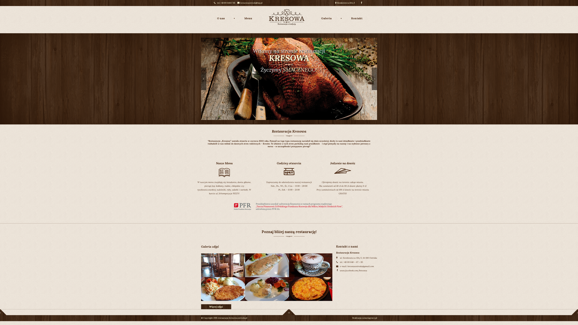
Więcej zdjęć (216, 306)
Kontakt (356, 18)
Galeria (326, 18)
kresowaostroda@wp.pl (251, 3)
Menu (248, 18)
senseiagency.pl (369, 318)
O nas (221, 18)
